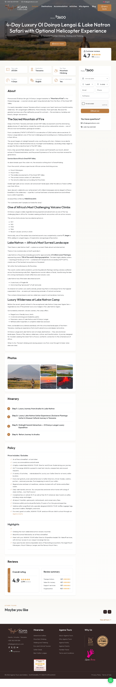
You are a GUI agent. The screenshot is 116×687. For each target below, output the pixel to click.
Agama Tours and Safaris (40, 661)
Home (6, 36)
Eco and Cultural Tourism (42, 646)
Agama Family (64, 642)
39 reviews (40, 665)
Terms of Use (106, 675)
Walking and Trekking (41, 642)
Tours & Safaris (6, 27)
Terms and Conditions (66, 653)
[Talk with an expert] (110, 680)
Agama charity (18, 514)
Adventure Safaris (40, 635)
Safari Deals (38, 650)
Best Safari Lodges (40, 653)
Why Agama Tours (65, 639)
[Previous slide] (105, 612)
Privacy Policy (96, 675)
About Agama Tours (66, 635)
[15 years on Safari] (90, 641)
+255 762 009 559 (14, 640)
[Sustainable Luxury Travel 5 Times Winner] (102, 641)
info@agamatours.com (16, 644)
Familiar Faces (64, 650)
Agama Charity (64, 646)
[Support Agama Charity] (90, 655)
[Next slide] (109, 612)
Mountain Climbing (40, 639)
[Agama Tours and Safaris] (16, 8)
